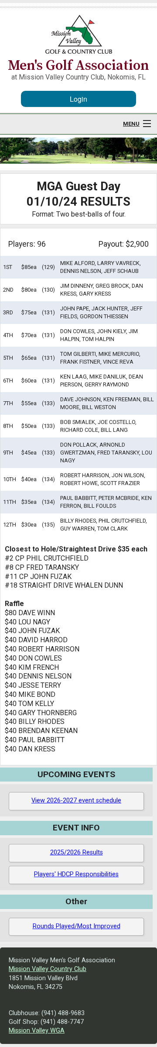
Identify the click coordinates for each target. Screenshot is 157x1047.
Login (78, 99)
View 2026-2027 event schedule (76, 800)
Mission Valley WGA (37, 1030)
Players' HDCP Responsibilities (76, 874)
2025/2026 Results (76, 852)
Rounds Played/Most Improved (76, 926)
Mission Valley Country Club (47, 969)
